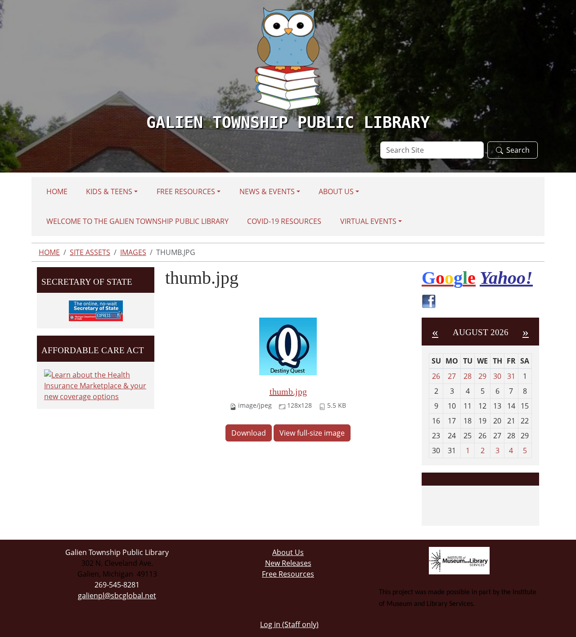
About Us (336, 191)
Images (133, 252)
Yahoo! (506, 278)
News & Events (267, 191)
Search (518, 150)
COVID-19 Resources (284, 221)
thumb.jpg (288, 391)
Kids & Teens (109, 191)
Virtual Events (368, 221)
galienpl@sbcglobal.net (117, 596)
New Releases (288, 563)
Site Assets (90, 252)
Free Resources (186, 191)
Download (248, 433)
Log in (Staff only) (289, 624)
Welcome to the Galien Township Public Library (137, 221)
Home (57, 191)
